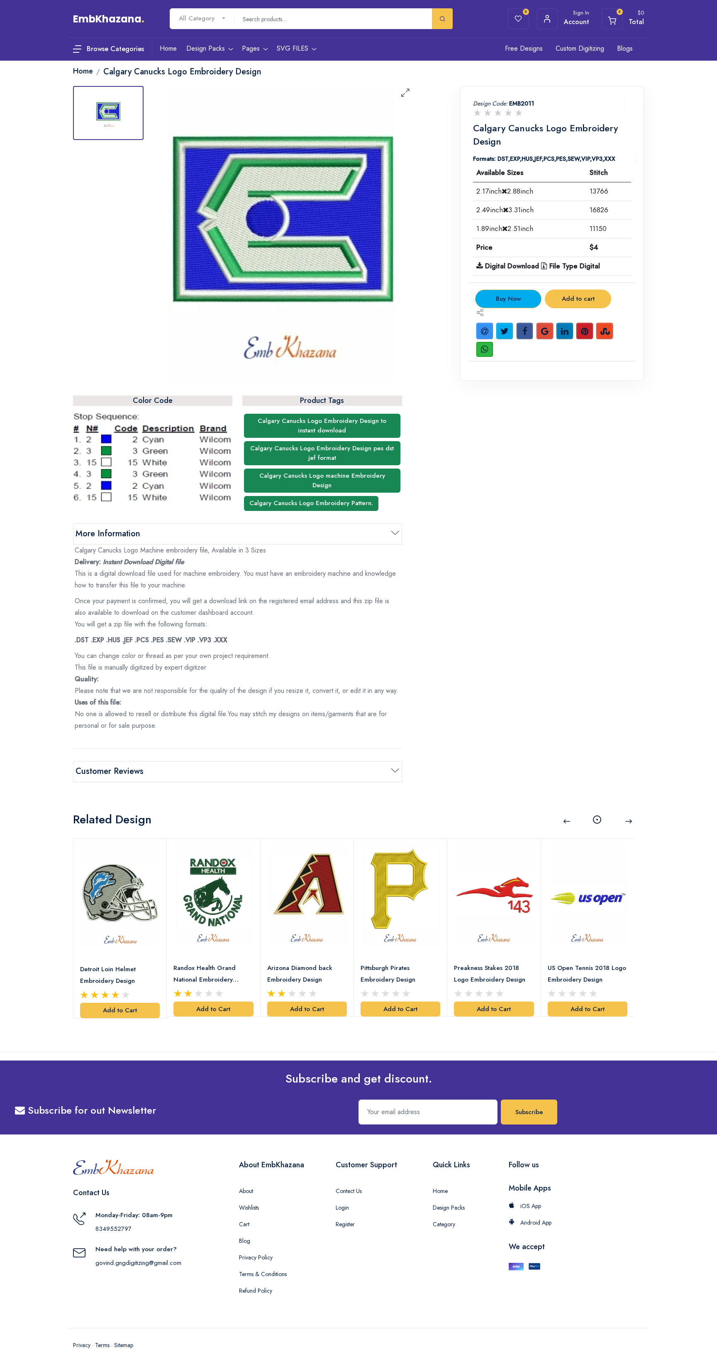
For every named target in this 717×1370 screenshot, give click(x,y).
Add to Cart (120, 1010)
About (246, 1191)
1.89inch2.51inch (504, 228)
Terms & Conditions (263, 1274)
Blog (244, 1241)
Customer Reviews (110, 771)
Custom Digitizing (580, 48)
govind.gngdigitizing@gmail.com (138, 1262)
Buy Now (508, 298)
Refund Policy (255, 1291)
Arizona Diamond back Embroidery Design (299, 973)
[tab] (108, 113)
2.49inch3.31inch (505, 210)
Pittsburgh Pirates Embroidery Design (388, 973)
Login (342, 1207)
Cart (244, 1224)
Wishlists (249, 1207)
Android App (535, 1222)
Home (440, 1191)
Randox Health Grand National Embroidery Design (204, 974)
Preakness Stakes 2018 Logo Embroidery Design (489, 973)
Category (444, 1224)
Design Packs (449, 1207)
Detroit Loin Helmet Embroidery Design (108, 975)
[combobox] (202, 18)
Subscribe (529, 1112)
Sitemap (123, 1345)
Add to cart (578, 298)
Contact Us (349, 1191)
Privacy (81, 1345)
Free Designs (524, 48)
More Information (108, 534)
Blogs (625, 48)
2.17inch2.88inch (504, 191)
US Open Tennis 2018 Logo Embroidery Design (587, 973)
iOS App (530, 1206)
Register (345, 1224)
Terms (102, 1345)
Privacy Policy (256, 1257)
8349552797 (113, 1228)
